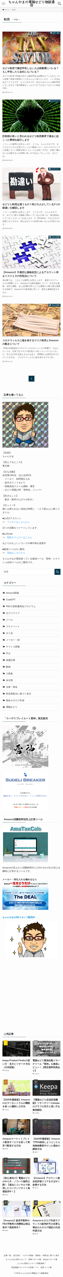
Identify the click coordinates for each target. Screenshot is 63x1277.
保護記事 (10, 660)
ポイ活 (9, 633)
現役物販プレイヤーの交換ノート (25, 1267)
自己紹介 (16, 1255)
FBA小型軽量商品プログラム (21, 606)
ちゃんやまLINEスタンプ (16, 1259)
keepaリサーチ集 (50, 1259)
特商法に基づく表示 (51, 1255)
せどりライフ (13, 613)
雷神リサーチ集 (34, 1259)
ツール (9, 620)
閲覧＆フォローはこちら (19, 537)
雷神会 (38, 1255)
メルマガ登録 (27, 1255)
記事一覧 (7, 1255)
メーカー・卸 (13, 640)
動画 (8, 667)
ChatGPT (10, 599)
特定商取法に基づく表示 (18, 693)
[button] (59, 3)
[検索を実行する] (57, 572)
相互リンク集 (46, 1267)
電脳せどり (11, 707)
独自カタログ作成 (15, 700)
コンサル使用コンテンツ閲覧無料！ (31, 1263)
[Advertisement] (31, 994)
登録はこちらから (16, 553)
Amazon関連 (12, 593)
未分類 (9, 680)
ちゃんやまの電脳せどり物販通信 (31, 3)
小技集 (9, 673)
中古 (8, 653)
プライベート (13, 626)
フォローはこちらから (18, 522)
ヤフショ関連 (13, 646)
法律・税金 (11, 687)
